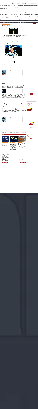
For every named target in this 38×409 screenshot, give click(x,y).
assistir (6, 132)
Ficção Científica (8, 24)
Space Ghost (4, 81)
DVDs (15, 132)
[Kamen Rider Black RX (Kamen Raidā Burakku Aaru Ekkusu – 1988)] (14, 139)
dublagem (14, 132)
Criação (28, 137)
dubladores (11, 132)
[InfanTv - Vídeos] (14, 59)
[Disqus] (14, 170)
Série (27, 102)
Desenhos (5, 24)
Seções (11, 22)
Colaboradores (29, 136)
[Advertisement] (13, 127)
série (25, 132)
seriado (24, 132)
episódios (17, 132)
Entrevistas (15, 22)
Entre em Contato (29, 138)
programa (19, 132)
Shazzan (7, 81)
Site (20, 22)
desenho (9, 132)
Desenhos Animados (29, 103)
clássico (7, 132)
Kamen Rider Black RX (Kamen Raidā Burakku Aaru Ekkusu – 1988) (13, 144)
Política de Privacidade (32, 129)
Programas (4, 22)
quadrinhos (22, 132)
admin (16, 145)
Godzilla (9, 81)
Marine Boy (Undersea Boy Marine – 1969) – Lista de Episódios (5, 162)
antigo (4, 132)
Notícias (18, 22)
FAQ (27, 135)
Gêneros (8, 22)
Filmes (28, 106)
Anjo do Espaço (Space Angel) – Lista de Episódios (23, 162)
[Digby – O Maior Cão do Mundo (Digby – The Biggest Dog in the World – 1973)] (22, 139)
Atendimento (23, 22)
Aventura (2, 24)
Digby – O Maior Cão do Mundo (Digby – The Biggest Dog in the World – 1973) (21, 144)
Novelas (28, 105)
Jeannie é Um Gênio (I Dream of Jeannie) (5, 144)
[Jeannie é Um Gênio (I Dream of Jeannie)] (5, 139)
